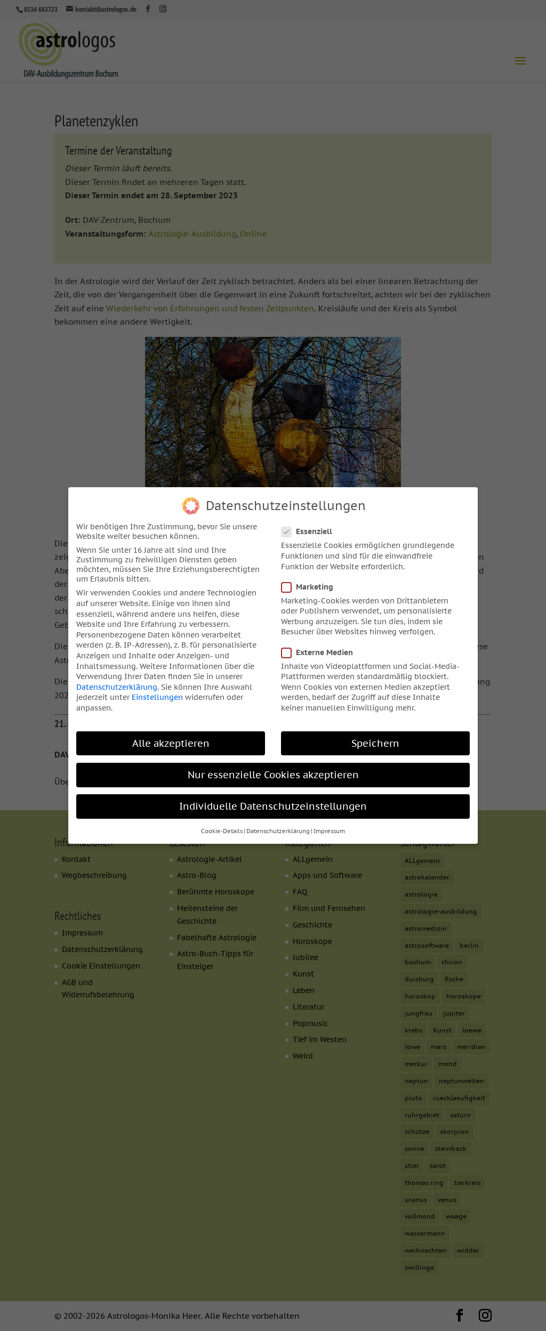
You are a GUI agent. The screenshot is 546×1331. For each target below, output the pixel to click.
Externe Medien (324, 652)
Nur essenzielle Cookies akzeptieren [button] (273, 775)
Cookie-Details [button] (222, 831)
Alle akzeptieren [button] (171, 743)
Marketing (314, 587)
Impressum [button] (329, 831)
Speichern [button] (375, 743)
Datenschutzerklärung (116, 687)
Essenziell (314, 531)
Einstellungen (157, 697)
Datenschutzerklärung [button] (278, 831)
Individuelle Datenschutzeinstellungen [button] (273, 806)
